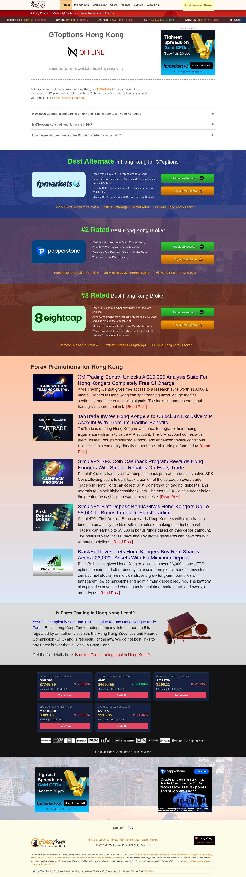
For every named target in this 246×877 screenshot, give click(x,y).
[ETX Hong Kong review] (141, 742)
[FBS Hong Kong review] (69, 742)
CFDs (113, 4)
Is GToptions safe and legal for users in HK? (123, 124)
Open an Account (185, 178)
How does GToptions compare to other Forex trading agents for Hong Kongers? (123, 113)
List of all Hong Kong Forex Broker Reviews (123, 751)
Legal (137, 840)
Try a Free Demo (185, 191)
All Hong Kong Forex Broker (174, 207)
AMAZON (176, 20)
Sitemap (154, 840)
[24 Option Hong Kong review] (153, 742)
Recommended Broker (198, 5)
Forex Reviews (90, 13)
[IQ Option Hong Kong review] (129, 742)
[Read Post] (136, 406)
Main (56, 13)
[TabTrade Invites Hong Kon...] (53, 439)
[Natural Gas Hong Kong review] (188, 740)
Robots (125, 4)
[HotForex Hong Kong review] (117, 742)
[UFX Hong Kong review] (105, 742)
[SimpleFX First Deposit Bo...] (53, 529)
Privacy (114, 840)
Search (145, 840)
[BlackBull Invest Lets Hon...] (53, 574)
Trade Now (64, 695)
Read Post (149, 871)
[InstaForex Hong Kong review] (81, 742)
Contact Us (103, 840)
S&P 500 (89, 20)
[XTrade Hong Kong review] (93, 742)
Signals (138, 4)
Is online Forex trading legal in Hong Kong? (112, 654)
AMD (132, 20)
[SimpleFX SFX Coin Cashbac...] (53, 484)
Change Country (204, 842)
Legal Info (153, 4)
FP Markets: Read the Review (77, 207)
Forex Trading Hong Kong (68, 97)
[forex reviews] (48, 846)
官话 (130, 827)
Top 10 (66, 4)
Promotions (81, 4)
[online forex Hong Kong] (40, 7)
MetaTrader (99, 4)
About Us (92, 840)
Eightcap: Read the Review (78, 345)
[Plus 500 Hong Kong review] (46, 742)
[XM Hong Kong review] (58, 742)
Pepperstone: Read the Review (76, 272)
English (70, 13)
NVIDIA (46, 20)
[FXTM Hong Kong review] (165, 742)
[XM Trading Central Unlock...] (53, 400)
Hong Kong (39, 13)
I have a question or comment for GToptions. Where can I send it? (123, 135)
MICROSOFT (223, 20)
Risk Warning (126, 840)
